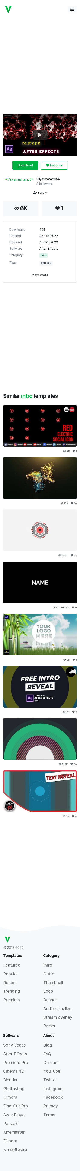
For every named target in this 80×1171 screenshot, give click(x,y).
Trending (11, 991)
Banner (50, 999)
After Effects (48, 248)
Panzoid (11, 1123)
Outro (48, 973)
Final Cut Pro (15, 1106)
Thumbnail (53, 982)
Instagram (52, 1088)
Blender (10, 1079)
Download (25, 165)
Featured (11, 965)
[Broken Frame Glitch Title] (40, 582)
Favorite (56, 165)
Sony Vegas (14, 1045)
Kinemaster (14, 1132)
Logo (48, 991)
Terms (49, 1114)
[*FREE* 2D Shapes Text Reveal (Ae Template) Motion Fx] (40, 791)
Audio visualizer (58, 1008)
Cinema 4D (13, 1071)
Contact (51, 1062)
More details (40, 274)
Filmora (10, 1097)
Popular (10, 973)
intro (27, 396)
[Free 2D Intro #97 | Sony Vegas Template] (40, 530)
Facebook (53, 1097)
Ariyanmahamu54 (48, 179)
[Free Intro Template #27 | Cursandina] (40, 687)
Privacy (50, 1106)
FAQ (47, 1053)
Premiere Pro (15, 1062)
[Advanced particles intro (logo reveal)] (40, 478)
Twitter (50, 1079)
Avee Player (14, 1114)
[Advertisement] (40, 64)
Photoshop (13, 1088)
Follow (42, 192)
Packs (49, 1026)
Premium (11, 999)
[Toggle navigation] (72, 9)
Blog (47, 1045)
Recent (10, 982)
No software (15, 1149)
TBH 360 (46, 263)
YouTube (51, 1071)
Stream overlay (57, 1017)
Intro (43, 255)
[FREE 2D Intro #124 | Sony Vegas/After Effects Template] (40, 739)
